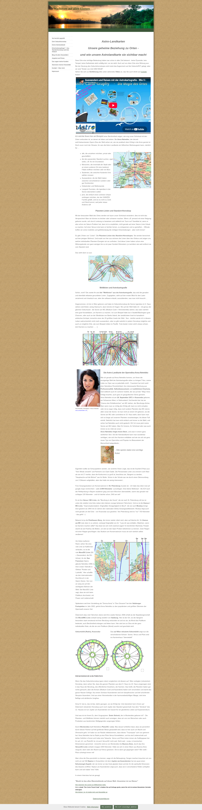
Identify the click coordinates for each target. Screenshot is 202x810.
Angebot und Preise (58, 58)
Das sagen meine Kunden (60, 61)
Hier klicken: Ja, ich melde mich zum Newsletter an (91, 792)
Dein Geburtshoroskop (59, 41)
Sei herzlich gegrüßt (58, 38)
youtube (144, 72)
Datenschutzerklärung (101, 799)
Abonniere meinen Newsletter (61, 65)
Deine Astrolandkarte (58, 45)
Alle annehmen (106, 807)
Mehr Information (93, 807)
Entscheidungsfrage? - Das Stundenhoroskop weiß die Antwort (60, 50)
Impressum (55, 71)
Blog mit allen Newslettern (60, 55)
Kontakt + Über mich (58, 68)
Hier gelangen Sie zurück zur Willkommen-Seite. (90, 785)
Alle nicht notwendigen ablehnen (126, 807)
